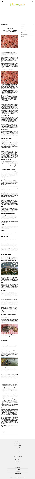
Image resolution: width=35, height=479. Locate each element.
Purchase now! (17, 463)
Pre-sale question (17, 461)
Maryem (10, 33)
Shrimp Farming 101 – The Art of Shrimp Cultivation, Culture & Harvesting (10, 31)
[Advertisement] (17, 13)
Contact (22, 28)
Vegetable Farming (16, 456)
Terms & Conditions (24, 34)
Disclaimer (22, 32)
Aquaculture (10, 28)
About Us (22, 26)
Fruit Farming (16, 449)
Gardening (17, 452)
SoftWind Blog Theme (21, 477)
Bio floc (2, 256)
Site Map (22, 36)
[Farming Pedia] (17, 4)
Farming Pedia (16, 445)
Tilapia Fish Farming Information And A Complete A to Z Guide (9, 222)
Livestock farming (17, 454)
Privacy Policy (23, 30)
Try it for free (17, 459)
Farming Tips (17, 447)
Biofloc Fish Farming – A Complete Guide (8, 315)
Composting (17, 443)
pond (15, 171)
